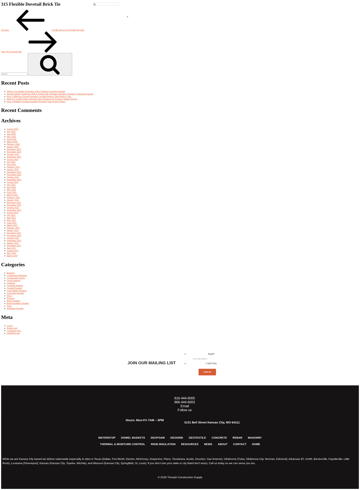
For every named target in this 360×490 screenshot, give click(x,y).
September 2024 (14, 180)
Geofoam (11, 283)
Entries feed (12, 328)
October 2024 (13, 177)
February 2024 (13, 197)
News (217, 14)
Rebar (237, 437)
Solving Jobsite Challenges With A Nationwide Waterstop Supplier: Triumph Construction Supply (50, 94)
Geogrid (176, 437)
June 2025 (11, 164)
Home (256, 444)
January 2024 (13, 200)
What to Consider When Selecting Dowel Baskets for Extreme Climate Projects (42, 99)
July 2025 (11, 162)
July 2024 (11, 185)
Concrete (219, 437)
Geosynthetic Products (17, 290)
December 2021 (14, 245)
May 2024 (11, 190)
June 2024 (11, 187)
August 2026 (12, 129)
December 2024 (14, 172)
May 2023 (11, 220)
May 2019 (11, 253)
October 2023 (13, 207)
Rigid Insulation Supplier (18, 303)
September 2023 (14, 210)
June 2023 (11, 218)
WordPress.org (13, 333)
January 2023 (13, 230)
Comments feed (14, 330)
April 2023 (11, 223)
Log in (10, 325)
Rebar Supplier (13, 301)
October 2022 (13, 238)
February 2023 (13, 228)
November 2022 (14, 235)
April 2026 (11, 139)
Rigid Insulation (163, 444)
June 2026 (11, 134)
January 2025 (13, 169)
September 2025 (14, 157)
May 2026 (11, 136)
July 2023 (11, 215)
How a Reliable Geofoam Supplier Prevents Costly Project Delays (36, 101)
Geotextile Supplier (15, 293)
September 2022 (14, 240)
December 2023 (14, 202)
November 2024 (14, 174)
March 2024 (12, 195)
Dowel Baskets (13, 280)
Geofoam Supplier (15, 285)
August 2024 (12, 182)
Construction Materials (17, 275)
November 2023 (14, 205)
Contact (261, 14)
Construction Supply (16, 278)
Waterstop (106, 437)
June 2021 (11, 248)
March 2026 (12, 142)
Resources (238, 14)
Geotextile (197, 437)
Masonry (255, 437)
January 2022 (13, 243)
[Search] (50, 64)
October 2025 (13, 154)
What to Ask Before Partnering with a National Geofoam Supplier (36, 91)
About (201, 14)
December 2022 (14, 233)
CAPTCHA (211, 363)
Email (211, 354)
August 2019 (12, 251)
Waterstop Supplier (15, 308)
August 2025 (12, 159)
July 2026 (11, 131)
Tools (9, 306)
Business (11, 273)
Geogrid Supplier (14, 288)
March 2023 (12, 225)
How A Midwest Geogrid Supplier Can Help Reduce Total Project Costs (39, 96)
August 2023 (12, 212)
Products (10, 298)
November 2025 (14, 152)
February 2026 (13, 144)
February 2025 (13, 167)
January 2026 (13, 147)
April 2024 (11, 192)
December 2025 (14, 149)
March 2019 (12, 256)
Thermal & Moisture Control (122, 444)
